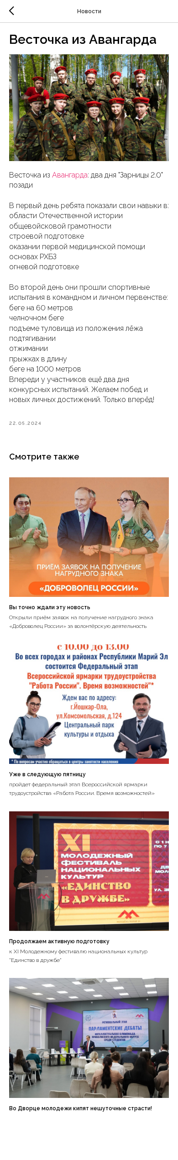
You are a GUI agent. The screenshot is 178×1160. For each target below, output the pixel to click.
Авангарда (70, 175)
